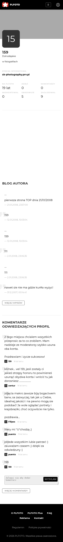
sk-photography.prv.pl (16, 74)
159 (5, 52)
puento (12, 434)
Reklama (25, 518)
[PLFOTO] (11, 5)
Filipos (11, 422)
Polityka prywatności (40, 527)
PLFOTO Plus (35, 513)
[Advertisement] (31, 148)
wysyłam (50, 479)
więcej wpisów (13, 303)
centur (11, 386)
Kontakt (39, 518)
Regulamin (18, 527)
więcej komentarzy (16, 491)
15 (11, 38)
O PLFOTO (17, 513)
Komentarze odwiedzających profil (26, 324)
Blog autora (15, 183)
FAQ (49, 513)
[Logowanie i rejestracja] (58, 5)
